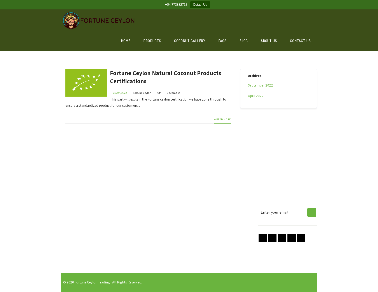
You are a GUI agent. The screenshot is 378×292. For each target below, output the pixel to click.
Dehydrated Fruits (140, 222)
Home (125, 41)
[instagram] (282, 238)
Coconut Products (140, 216)
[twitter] (272, 238)
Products (152, 41)
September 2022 (260, 85)
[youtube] (291, 238)
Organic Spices (138, 210)
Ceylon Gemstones (141, 234)
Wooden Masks (138, 253)
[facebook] (263, 238)
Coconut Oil (174, 93)
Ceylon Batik (136, 241)
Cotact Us (200, 4)
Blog (244, 41)
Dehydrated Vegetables (144, 228)
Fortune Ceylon (142, 93)
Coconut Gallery (189, 41)
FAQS (222, 41)
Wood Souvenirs (138, 247)
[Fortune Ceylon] (98, 20)
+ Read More (222, 119)
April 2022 (256, 96)
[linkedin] (301, 238)
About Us (269, 41)
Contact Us (300, 41)
